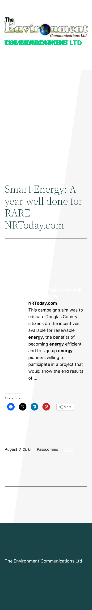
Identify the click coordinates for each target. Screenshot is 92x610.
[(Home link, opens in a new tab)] (46, 27)
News (69, 449)
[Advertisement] (46, 122)
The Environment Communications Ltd (43, 43)
